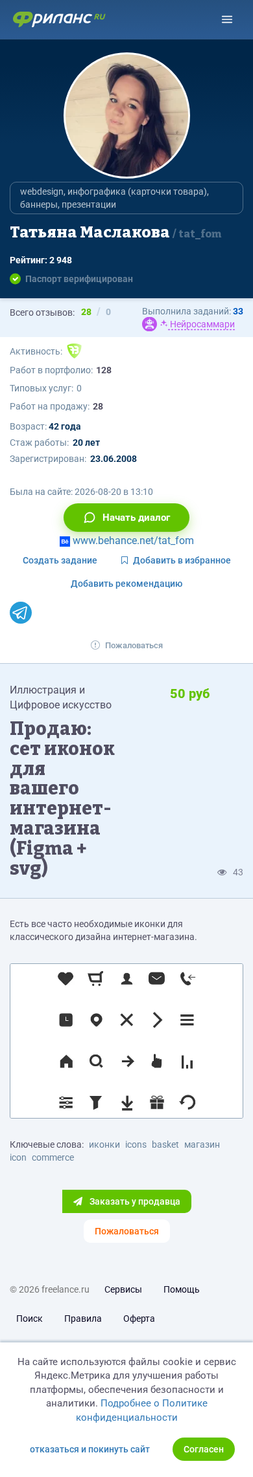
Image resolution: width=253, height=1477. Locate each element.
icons (136, 1144)
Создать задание (60, 560)
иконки (104, 1144)
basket (165, 1144)
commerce (53, 1157)
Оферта (139, 1318)
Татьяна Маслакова (115, 232)
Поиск (29, 1318)
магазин (202, 1144)
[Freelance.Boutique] (74, 351)
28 (98, 406)
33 (238, 311)
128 (104, 370)
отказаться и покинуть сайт (90, 1449)
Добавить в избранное (182, 560)
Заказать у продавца (134, 1201)
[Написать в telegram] (21, 613)
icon (18, 1157)
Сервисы (123, 1289)
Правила (83, 1318)
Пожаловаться (134, 645)
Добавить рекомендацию (126, 583)
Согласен (204, 1449)
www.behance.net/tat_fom (132, 540)
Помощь (181, 1289)
